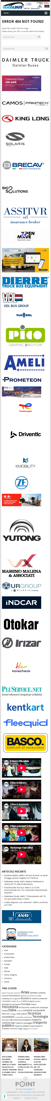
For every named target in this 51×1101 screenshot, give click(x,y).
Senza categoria (10, 975)
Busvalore (8, 961)
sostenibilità (8, 1017)
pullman (24, 1014)
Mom (4, 1014)
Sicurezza (8, 978)
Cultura (25, 1001)
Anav (6, 950)
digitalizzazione (34, 1001)
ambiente (17, 993)
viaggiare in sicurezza (30, 1029)
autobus (34, 992)
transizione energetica (22, 1020)
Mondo (7, 971)
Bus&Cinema (9, 957)
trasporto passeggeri (24, 1023)
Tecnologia (40, 1016)
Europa (7, 964)
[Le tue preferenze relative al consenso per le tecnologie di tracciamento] (4, 1096)
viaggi (20, 1029)
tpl (11, 1019)
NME (8, 1014)
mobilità (19, 1011)
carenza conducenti (39, 998)
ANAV (28, 1092)
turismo (13, 1028)
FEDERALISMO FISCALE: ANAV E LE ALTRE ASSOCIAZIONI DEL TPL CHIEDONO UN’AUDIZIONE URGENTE (25, 890)
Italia (6, 968)
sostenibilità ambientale (23, 1017)
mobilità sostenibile (34, 1010)
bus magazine (15, 999)
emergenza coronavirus (11, 1004)
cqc (20, 1001)
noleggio (13, 1014)
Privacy (17, 1098)
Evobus (33, 1004)
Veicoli (6, 982)
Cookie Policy (31, 1098)
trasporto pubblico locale (24, 1026)
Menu (6, 13)
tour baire (5, 1020)
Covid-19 (14, 1001)
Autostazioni (9, 954)
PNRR (18, 1014)
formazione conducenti (29, 1007)
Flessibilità (10, 1007)
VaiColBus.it (29, 1089)
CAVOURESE (6, 1001)
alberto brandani (8, 993)
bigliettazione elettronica (29, 996)
